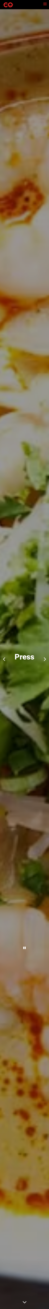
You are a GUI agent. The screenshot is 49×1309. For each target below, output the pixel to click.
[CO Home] (9, 4)
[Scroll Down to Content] (24, 1301)
